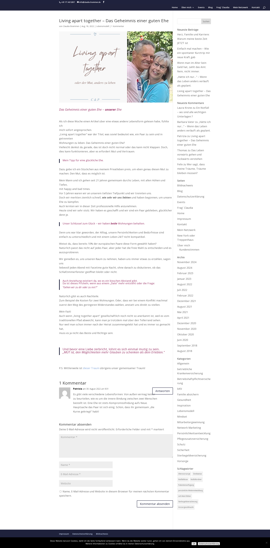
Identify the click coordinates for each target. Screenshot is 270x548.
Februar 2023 (185, 273)
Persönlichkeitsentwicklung (194, 433)
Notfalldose (183, 479)
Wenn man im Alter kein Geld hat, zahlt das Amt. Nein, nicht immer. (191, 67)
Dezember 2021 (186, 301)
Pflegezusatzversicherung (192, 438)
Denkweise (197, 474)
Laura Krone (184, 107)
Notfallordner (196, 479)
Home (175, 7)
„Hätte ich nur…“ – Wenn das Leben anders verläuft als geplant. (193, 81)
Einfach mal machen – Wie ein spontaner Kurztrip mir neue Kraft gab (193, 53)
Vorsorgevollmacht (186, 507)
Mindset (182, 416)
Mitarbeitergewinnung (191, 422)
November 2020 (186, 328)
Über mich (186, 7)
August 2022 (184, 284)
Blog (210, 7)
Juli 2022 (182, 290)
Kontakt (256, 7)
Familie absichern (188, 394)
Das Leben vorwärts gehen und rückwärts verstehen (190, 155)
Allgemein (183, 363)
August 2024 (184, 267)
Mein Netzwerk (240, 7)
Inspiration (184, 405)
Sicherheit (183, 450)
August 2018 (184, 351)
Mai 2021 (182, 312)
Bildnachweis (185, 185)
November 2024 (186, 262)
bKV (179, 388)
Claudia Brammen (71, 26)
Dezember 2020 (186, 323)
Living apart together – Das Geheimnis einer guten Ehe (193, 140)
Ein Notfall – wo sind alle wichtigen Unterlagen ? (193, 112)
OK (194, 544)
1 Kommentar (117, 26)
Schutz (181, 444)
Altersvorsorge (184, 474)
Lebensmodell (102, 26)
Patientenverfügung (186, 485)
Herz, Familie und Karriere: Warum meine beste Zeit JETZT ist (193, 39)
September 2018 (187, 345)
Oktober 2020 (185, 334)
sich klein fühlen (184, 496)
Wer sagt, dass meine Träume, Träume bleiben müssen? (191, 169)
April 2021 (183, 317)
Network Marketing (189, 427)
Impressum (184, 218)
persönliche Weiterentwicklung (190, 490)
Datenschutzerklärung (190, 196)
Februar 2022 (185, 295)
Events (201, 7)
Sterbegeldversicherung (191, 455)
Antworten (162, 391)
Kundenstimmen (189, 249)
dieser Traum (91, 368)
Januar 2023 (184, 278)
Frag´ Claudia (222, 7)
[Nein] (266, 542)
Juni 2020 (182, 340)
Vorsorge (182, 461)
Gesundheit (184, 400)
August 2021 (184, 306)
